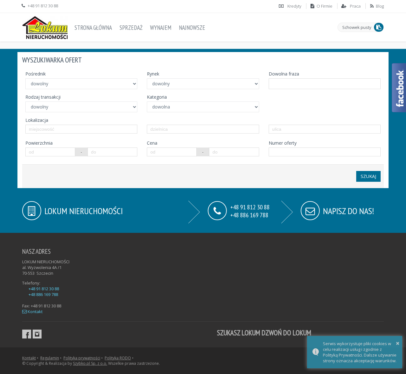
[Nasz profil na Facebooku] (26, 334)
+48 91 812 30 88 (44, 289)
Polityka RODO (118, 358)
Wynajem (160, 27)
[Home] (45, 26)
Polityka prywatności (81, 358)
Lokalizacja (36, 120)
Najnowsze (192, 27)
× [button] (397, 343)
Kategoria (157, 97)
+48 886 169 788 (249, 214)
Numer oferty (283, 143)
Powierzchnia (39, 143)
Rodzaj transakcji (43, 97)
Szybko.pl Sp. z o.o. (90, 363)
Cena (152, 143)
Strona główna (93, 27)
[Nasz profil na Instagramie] (37, 334)
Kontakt (35, 311)
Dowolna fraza (284, 74)
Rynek (153, 74)
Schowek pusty (356, 27)
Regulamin (49, 358)
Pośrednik (35, 74)
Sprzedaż (131, 27)
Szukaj (368, 176)
